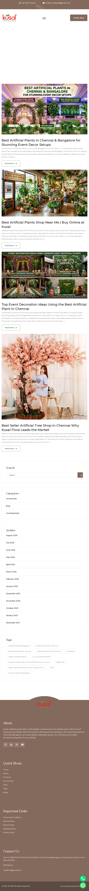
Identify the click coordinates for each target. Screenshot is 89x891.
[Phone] (83, 879)
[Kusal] (10, 18)
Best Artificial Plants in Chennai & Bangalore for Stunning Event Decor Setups (41, 142)
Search (10, 468)
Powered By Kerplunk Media (72, 886)
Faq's (5, 789)
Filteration (71, 651)
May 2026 (10, 557)
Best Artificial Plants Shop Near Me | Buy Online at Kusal (43, 224)
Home (6, 770)
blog (8, 506)
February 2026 (12, 579)
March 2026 (11, 572)
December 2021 (13, 623)
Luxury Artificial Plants (41, 657)
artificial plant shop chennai (19, 651)
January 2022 (12, 615)
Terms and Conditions (12, 817)
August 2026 (11, 535)
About (5, 773)
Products (7, 777)
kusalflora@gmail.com (60, 3)
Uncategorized (12, 513)
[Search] (80, 475)
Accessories (11, 499)
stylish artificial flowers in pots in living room (26, 668)
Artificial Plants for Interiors (47, 646)
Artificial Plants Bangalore (19, 646)
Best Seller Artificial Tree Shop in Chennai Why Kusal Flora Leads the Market (40, 427)
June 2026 (10, 550)
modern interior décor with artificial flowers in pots (29, 662)
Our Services (8, 781)
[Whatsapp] (83, 885)
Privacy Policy (8, 833)
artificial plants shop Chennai (49, 651)
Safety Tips (60, 662)
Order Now (78, 18)
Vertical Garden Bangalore (19, 673)
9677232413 (31, 3)
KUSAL (4, 886)
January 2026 (12, 586)
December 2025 (13, 594)
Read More (9, 163)
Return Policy (8, 825)
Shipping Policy (9, 829)
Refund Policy (9, 821)
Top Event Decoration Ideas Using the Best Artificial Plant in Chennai (44, 306)
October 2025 (12, 608)
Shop (5, 785)
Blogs (5, 792)
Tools (52, 668)
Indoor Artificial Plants (17, 657)
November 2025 (13, 601)
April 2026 (10, 564)
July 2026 (10, 543)
